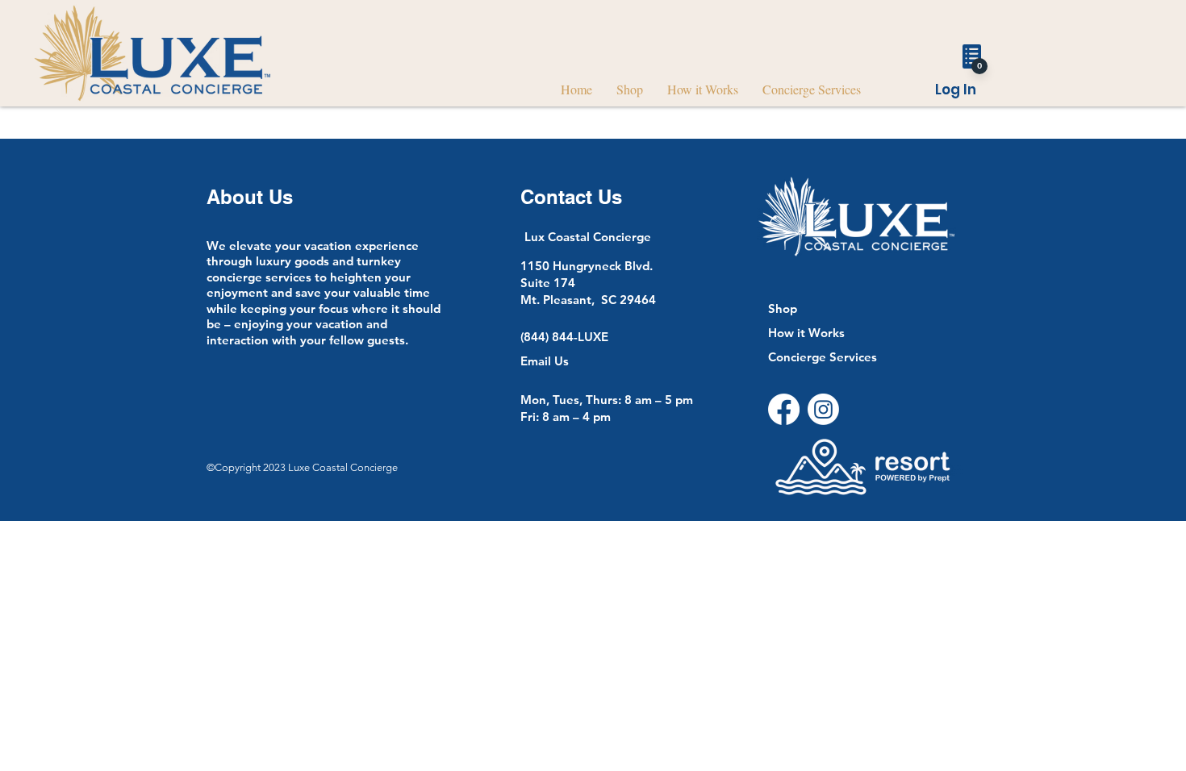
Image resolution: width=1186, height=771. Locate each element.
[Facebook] (784, 409)
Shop (782, 308)
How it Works (806, 332)
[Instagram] (823, 409)
